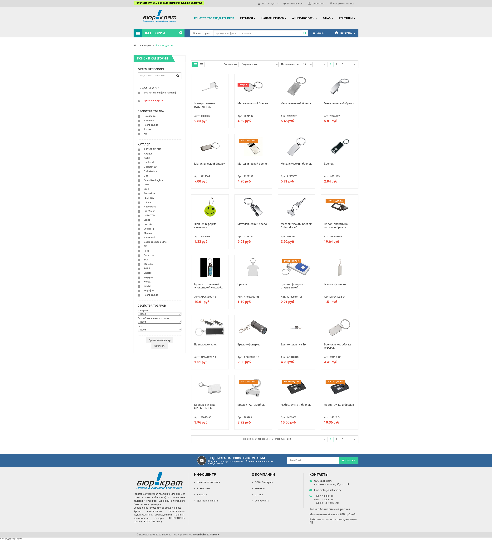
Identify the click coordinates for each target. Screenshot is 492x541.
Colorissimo (151, 171)
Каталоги (202, 494)
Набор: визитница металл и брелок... (336, 225)
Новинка (149, 120)
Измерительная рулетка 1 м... (204, 105)
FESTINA (149, 198)
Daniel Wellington (153, 180)
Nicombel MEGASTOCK (206, 534)
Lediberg (149, 228)
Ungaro (148, 273)
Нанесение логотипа (208, 482)
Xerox (147, 281)
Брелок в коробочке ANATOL (337, 346)
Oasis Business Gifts (155, 242)
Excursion (149, 193)
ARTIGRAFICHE (152, 149)
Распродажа (151, 125)
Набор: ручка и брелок (296, 404)
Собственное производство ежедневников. (158, 507)
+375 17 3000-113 (323, 496)
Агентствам (203, 488)
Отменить (159, 346)
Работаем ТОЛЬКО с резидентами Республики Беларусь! (168, 3)
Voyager (148, 277)
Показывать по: (290, 64)
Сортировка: (231, 64)
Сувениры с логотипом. (172, 501)
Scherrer (149, 255)
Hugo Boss (150, 206)
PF (145, 246)
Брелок (329, 163)
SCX (146, 259)
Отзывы (259, 494)
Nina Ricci (149, 237)
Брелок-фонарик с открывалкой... (293, 285)
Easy (146, 189)
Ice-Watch (149, 211)
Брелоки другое (164, 45)
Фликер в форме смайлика (205, 225)
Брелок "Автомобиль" (252, 404)
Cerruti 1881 (151, 167)
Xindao (147, 286)
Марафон (149, 290)
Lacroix (148, 224)
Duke (147, 184)
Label (147, 220)
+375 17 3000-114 (323, 499)
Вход (319, 33)
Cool (146, 175)
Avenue (148, 153)
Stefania (148, 264)
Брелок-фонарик (335, 284)
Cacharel (149, 162)
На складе (150, 116)
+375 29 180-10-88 (324, 503)
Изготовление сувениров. (148, 504)
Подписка (348, 460)
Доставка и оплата (207, 500)
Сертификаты (262, 500)
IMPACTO (149, 215)
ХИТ (146, 133)
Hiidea (147, 202)
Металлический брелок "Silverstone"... (296, 225)
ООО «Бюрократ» (264, 482)
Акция (147, 129)
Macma (148, 233)
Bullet (147, 158)
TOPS (147, 268)
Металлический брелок (253, 103)
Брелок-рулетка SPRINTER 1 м (204, 406)
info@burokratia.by (331, 490)
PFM (146, 250)
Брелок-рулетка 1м (293, 344)
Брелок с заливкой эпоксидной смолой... (208, 285)
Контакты (260, 488)
